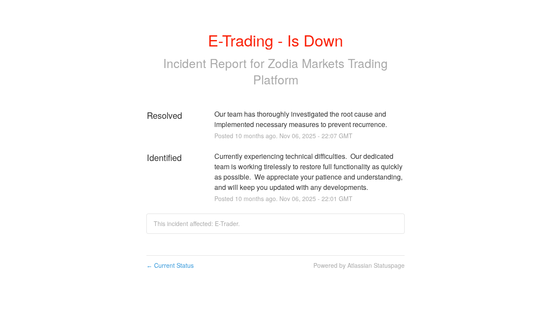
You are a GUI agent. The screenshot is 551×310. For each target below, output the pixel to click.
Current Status (170, 265)
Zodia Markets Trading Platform (320, 71)
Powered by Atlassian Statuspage (359, 265)
